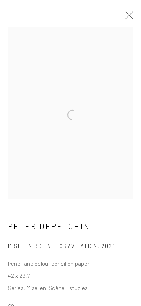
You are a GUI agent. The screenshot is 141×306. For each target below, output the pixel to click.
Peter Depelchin (49, 226)
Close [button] (127, 18)
